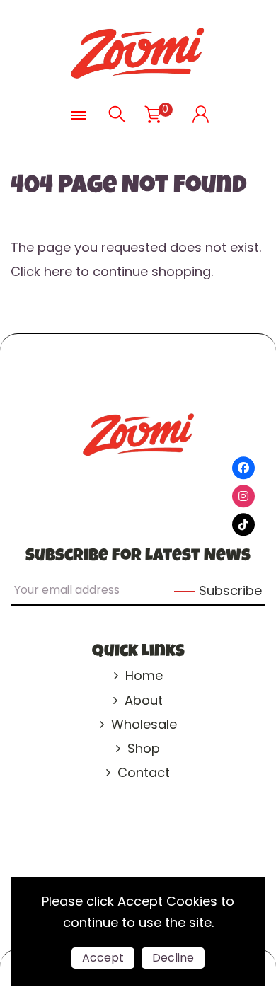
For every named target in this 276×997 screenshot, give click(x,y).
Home (144, 675)
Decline (173, 958)
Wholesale (144, 724)
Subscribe (230, 590)
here (58, 271)
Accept (103, 958)
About (144, 700)
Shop (143, 748)
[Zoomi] (138, 52)
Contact (143, 772)
